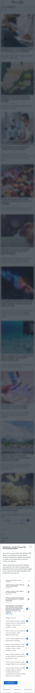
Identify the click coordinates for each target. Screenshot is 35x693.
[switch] (27, 585)
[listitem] (17, 581)
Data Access (17, 689)
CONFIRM (10, 683)
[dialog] (17, 618)
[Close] (31, 547)
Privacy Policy (28, 689)
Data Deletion (7, 689)
